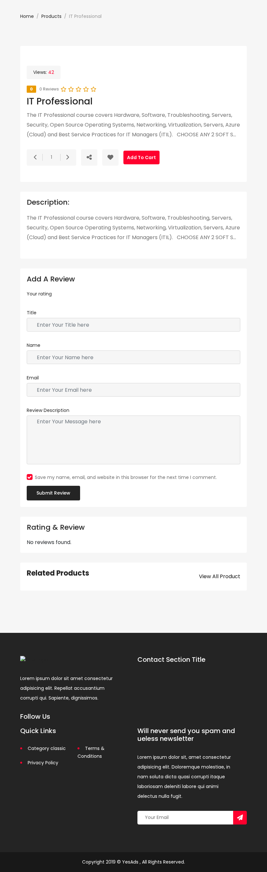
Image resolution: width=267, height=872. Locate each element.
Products (51, 16)
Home (27, 16)
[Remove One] (35, 157)
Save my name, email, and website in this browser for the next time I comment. (126, 477)
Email (33, 378)
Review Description (48, 410)
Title (31, 312)
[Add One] (67, 157)
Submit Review (53, 493)
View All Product (219, 576)
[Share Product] (89, 157)
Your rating (39, 294)
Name (33, 345)
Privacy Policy (43, 762)
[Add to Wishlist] (110, 157)
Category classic (47, 748)
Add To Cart (141, 157)
